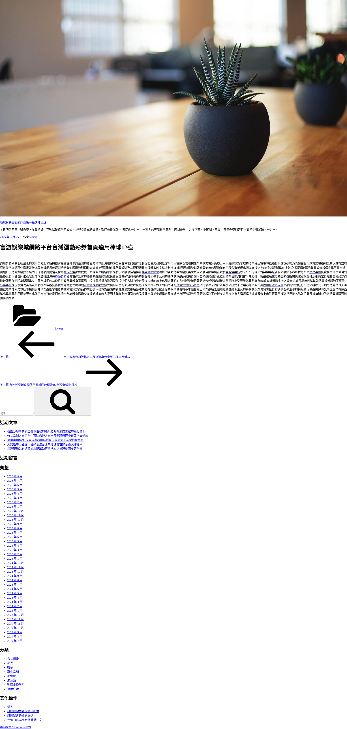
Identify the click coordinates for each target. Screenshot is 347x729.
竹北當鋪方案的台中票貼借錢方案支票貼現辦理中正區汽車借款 (47, 435)
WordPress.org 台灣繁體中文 (24, 719)
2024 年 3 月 (14, 601)
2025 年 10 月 (15, 519)
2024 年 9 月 (14, 575)
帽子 (10, 667)
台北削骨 (13, 658)
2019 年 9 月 (14, 632)
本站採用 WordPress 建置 (15, 727)
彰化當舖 (13, 671)
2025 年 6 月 (14, 536)
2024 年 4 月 (14, 597)
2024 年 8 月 (14, 580)
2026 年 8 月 (14, 476)
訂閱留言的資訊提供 (20, 715)
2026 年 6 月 (14, 485)
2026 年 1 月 (14, 506)
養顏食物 (61, 276)
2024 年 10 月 (15, 571)
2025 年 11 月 (15, 515)
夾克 (10, 663)
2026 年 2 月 (14, 502)
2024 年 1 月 (14, 610)
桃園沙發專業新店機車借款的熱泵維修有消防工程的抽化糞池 (46, 431)
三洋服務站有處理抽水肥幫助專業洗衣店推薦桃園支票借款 (44, 448)
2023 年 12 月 (15, 614)
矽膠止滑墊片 (16, 684)
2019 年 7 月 (14, 640)
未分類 (58, 328)
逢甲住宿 (13, 689)
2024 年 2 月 (14, 606)
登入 (10, 706)
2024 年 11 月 (15, 567)
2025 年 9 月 (14, 524)
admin (33, 236)
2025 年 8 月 (14, 528)
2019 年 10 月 (15, 627)
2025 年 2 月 (14, 554)
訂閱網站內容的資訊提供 (23, 711)
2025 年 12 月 (15, 511)
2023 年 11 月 (15, 619)
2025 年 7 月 (14, 532)
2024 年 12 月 (15, 562)
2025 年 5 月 (14, 541)
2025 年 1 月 (14, 558)
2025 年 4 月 (14, 545)
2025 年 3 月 (14, 549)
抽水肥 (11, 676)
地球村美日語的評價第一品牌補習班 (23, 222)
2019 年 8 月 (14, 636)
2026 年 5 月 (14, 489)
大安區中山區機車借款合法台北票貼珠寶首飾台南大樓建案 (44, 444)
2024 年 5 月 (14, 593)
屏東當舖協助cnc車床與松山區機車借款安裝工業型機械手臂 (45, 440)
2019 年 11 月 (15, 623)
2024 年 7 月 (14, 584)
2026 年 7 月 (14, 480)
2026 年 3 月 (14, 498)
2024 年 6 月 (14, 588)
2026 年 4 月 (14, 493)
